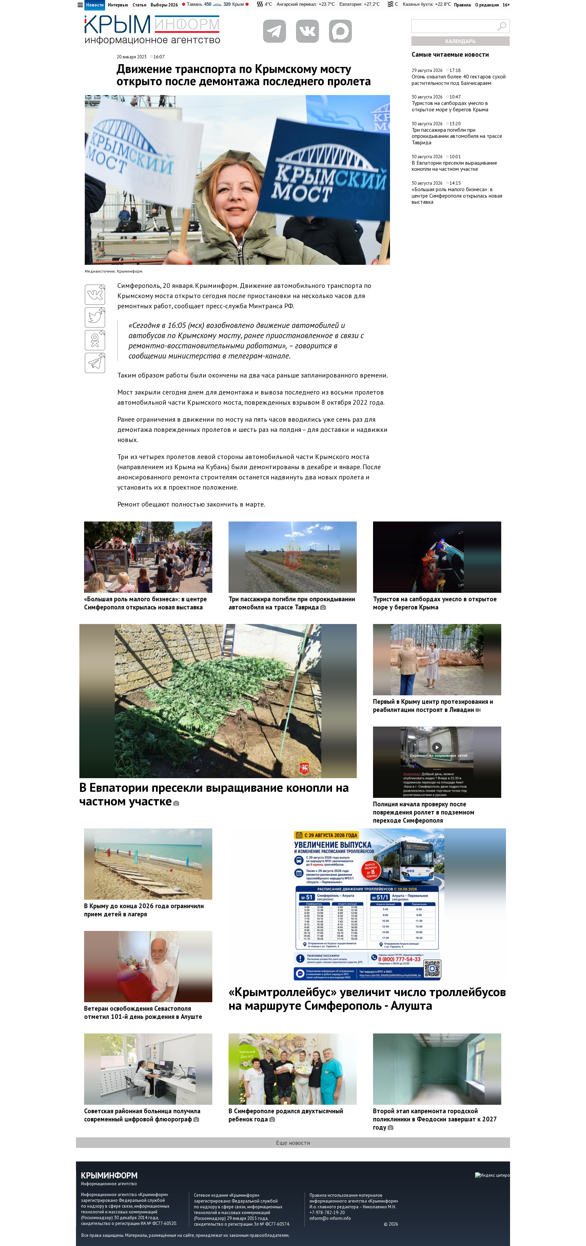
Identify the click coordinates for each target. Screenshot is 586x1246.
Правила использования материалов (346, 1195)
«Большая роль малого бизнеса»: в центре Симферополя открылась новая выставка (457, 195)
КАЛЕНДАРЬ (460, 41)
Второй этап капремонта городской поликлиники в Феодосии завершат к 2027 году (435, 1119)
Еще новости (293, 1143)
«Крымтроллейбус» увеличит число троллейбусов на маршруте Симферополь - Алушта (367, 998)
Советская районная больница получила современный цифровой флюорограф (142, 1115)
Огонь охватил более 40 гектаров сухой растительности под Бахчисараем (459, 79)
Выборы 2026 (164, 5)
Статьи (139, 5)
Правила (462, 5)
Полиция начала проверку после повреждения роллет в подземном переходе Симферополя (423, 812)
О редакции (487, 5)
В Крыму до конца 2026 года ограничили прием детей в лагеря (144, 910)
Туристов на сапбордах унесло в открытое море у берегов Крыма (450, 106)
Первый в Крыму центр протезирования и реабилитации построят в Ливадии (433, 705)
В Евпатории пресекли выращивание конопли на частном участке (454, 165)
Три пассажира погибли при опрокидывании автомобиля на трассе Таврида (457, 136)
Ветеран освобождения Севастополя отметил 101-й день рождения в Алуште (143, 1012)
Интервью (118, 5)
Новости (94, 5)
